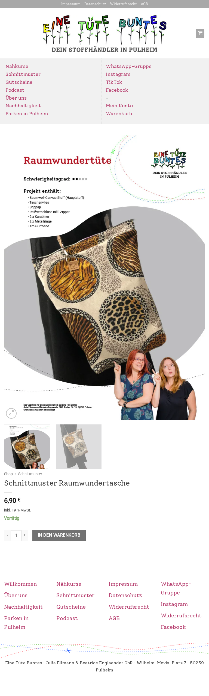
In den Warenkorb (59, 535)
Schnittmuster (23, 74)
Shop (8, 474)
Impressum (71, 4)
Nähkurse (16, 66)
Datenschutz (95, 4)
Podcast (14, 90)
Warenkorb (119, 114)
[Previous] (15, 277)
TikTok (114, 82)
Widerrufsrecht (123, 4)
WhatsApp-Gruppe (129, 66)
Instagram (118, 74)
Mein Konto (119, 106)
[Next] (194, 277)
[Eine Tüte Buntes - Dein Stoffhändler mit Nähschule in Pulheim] (104, 33)
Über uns (16, 98)
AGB (144, 4)
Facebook (117, 90)
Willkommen (20, 584)
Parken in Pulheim (26, 114)
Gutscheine (18, 82)
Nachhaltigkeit (23, 106)
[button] (200, 33)
